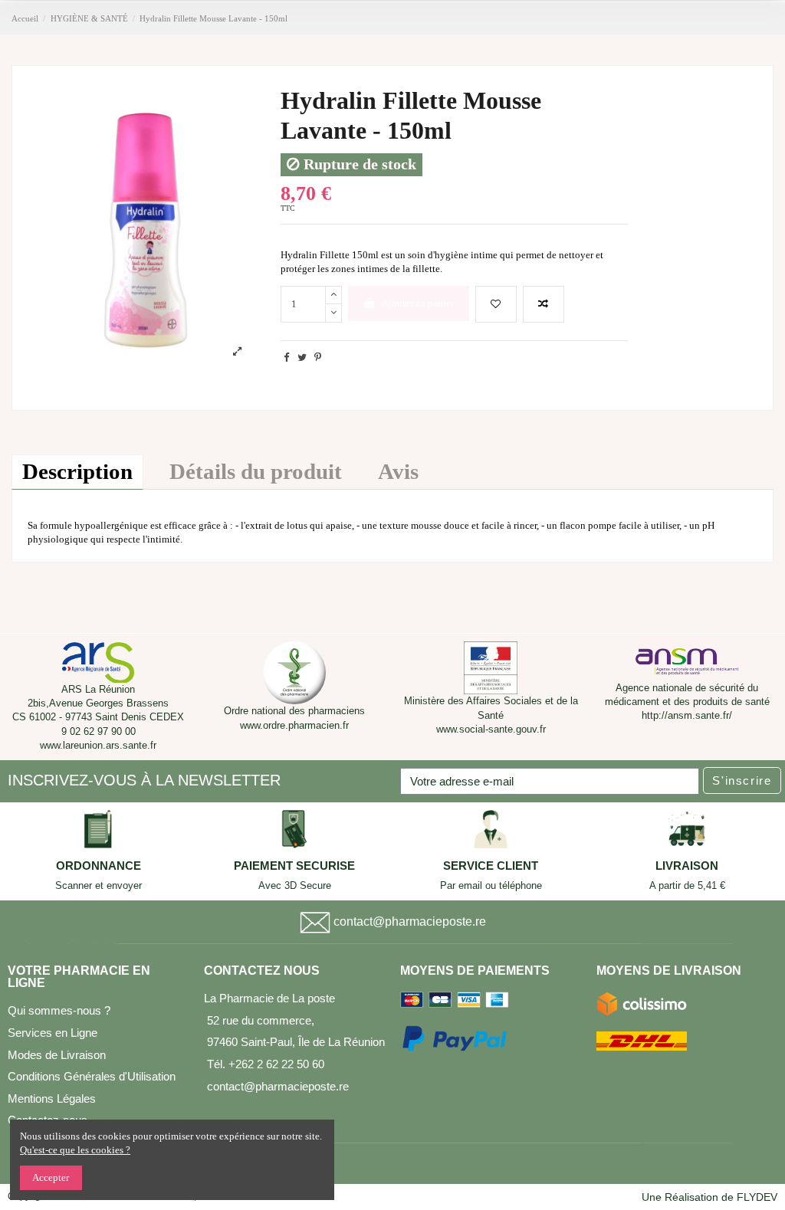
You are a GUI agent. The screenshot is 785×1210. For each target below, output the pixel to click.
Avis (398, 472)
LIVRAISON (686, 866)
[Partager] (286, 357)
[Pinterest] (317, 357)
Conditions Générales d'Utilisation (92, 1076)
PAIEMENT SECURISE (294, 866)
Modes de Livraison (57, 1054)
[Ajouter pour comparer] (543, 304)
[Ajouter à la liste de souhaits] (496, 304)
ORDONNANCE (98, 866)
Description (77, 472)
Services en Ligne (52, 1032)
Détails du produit (255, 472)
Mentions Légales (52, 1098)
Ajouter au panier (418, 303)
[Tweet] (302, 357)
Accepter (50, 1177)
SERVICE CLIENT (490, 866)
